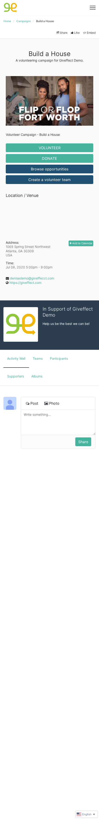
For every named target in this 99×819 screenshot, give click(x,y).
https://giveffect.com (25, 283)
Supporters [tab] (15, 376)
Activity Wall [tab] (16, 358)
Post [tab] (34, 403)
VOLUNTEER (50, 147)
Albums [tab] (36, 376)
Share (63, 32)
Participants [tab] (59, 358)
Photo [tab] (54, 403)
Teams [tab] (38, 358)
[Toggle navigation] (93, 7)
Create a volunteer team (49, 179)
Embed (91, 32)
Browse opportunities (49, 169)
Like (77, 32)
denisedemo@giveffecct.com (32, 278)
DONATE (49, 158)
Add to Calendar (82, 243)
